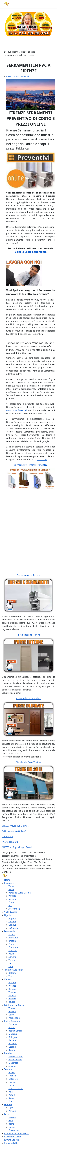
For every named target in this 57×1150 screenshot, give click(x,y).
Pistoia (11, 1094)
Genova (12, 924)
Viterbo (12, 1117)
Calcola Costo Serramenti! (31, 251)
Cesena (12, 1046)
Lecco (11, 963)
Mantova (12, 950)
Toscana (8, 1069)
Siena (11, 1098)
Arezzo (11, 1072)
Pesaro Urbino (15, 1056)
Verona (12, 982)
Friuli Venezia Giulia (14, 1005)
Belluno (12, 989)
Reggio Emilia (15, 1030)
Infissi (32, 465)
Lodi (10, 966)
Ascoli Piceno (15, 1059)
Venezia (12, 995)
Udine (11, 1014)
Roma (11, 1123)
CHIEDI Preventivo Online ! (15, 825)
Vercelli (12, 895)
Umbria (8, 1104)
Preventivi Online (12, 1136)
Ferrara (12, 1040)
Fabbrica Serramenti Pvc (16, 1133)
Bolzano (12, 972)
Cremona (13, 947)
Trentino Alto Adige (13, 969)
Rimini (11, 1049)
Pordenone (14, 1017)
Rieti (10, 1120)
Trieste (11, 1008)
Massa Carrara (15, 1088)
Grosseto (13, 1078)
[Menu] (53, 4)
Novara (12, 899)
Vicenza (12, 985)
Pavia (11, 953)
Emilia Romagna (12, 1021)
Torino (11, 886)
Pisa (10, 1091)
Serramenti (20, 465)
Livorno (12, 1082)
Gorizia (12, 1011)
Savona (12, 921)
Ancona (12, 1066)
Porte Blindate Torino (28, 698)
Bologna (12, 1037)
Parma (11, 1027)
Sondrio (12, 956)
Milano (11, 934)
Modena (12, 1033)
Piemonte (9, 883)
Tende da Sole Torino (28, 762)
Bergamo (13, 937)
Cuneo (11, 902)
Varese (11, 960)
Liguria (7, 915)
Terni (11, 1107)
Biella (11, 889)
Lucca (11, 1085)
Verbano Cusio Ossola (19, 892)
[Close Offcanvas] (11, 876)
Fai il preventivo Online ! (14, 831)
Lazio (6, 1114)
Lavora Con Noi (11, 1139)
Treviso (12, 992)
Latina (11, 1127)
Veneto (7, 979)
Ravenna (12, 1043)
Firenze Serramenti (17, 76)
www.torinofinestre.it (17, 410)
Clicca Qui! (42, 459)
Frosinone (13, 1130)
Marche (8, 1053)
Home (7, 879)
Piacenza (12, 1024)
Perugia (12, 1110)
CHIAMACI (7, 836)
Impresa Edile (11, 1143)
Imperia (12, 918)
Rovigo (11, 1001)
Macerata (13, 1062)
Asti (10, 905)
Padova (12, 998)
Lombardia (9, 931)
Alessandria (14, 908)
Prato (11, 1101)
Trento (11, 976)
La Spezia (13, 928)
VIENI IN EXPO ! (10, 841)
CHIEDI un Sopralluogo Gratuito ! (18, 847)
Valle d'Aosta (10, 911)
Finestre (43, 465)
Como (11, 944)
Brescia (12, 940)
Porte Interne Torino (29, 634)
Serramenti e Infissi (28, 575)
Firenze (12, 1075)
